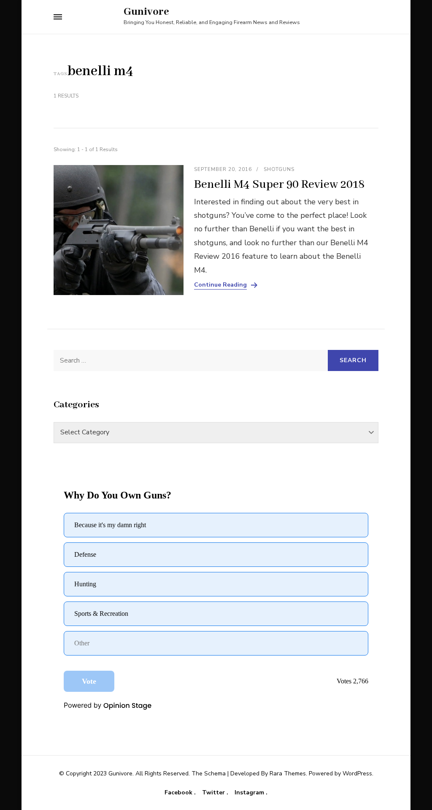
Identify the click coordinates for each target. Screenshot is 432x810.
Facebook (179, 792)
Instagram (250, 792)
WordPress (357, 773)
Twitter (214, 792)
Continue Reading (220, 285)
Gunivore (146, 12)
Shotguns (279, 169)
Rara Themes (288, 773)
